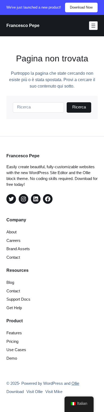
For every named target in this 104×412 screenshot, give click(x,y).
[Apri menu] (93, 25)
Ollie (75, 383)
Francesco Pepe (22, 25)
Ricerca (79, 107)
